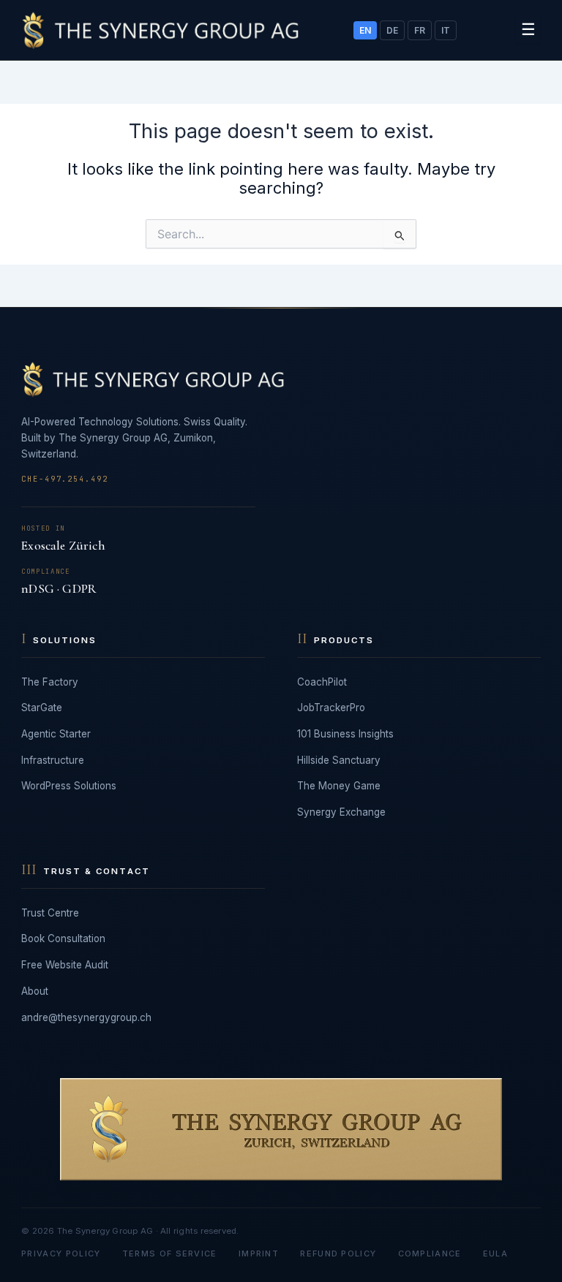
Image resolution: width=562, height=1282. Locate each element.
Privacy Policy (60, 1253)
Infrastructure (52, 760)
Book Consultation (63, 938)
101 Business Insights (345, 734)
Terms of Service (169, 1253)
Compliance (430, 1253)
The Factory (49, 682)
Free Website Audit (64, 965)
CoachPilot (322, 682)
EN (365, 30)
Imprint (259, 1253)
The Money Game (339, 786)
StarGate (41, 707)
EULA (495, 1253)
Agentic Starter (56, 734)
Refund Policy (338, 1253)
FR (419, 30)
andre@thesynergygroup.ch (86, 1017)
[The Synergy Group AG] (160, 30)
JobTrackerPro (331, 707)
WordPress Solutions (68, 786)
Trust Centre (50, 913)
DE (392, 30)
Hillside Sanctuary (339, 760)
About (34, 991)
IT (445, 30)
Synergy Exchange (341, 812)
